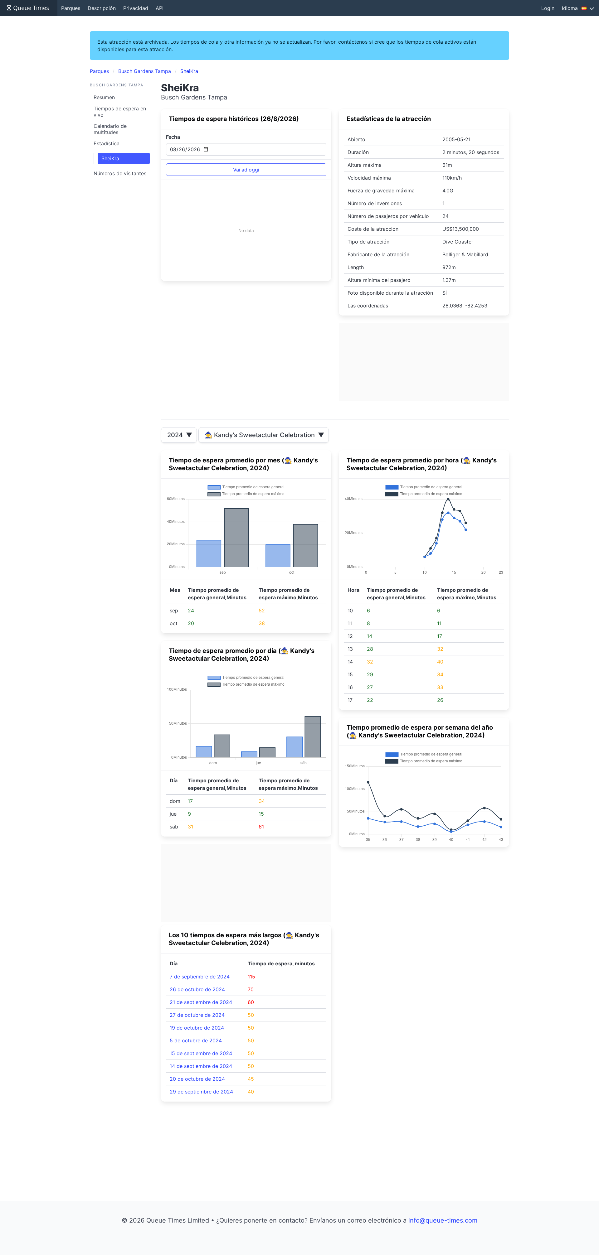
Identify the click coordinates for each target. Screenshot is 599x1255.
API (159, 8)
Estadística (106, 143)
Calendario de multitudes (110, 129)
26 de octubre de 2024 (197, 989)
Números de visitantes (120, 173)
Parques (70, 8)
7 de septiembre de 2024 (200, 976)
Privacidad (135, 8)
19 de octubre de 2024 (197, 1028)
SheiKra (110, 158)
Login (547, 8)
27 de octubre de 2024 (197, 1015)
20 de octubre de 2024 (197, 1079)
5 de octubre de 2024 (196, 1040)
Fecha (173, 137)
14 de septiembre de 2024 (201, 1066)
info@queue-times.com (442, 1220)
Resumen (104, 97)
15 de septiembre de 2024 (201, 1053)
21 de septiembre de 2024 (201, 1002)
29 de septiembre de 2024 (201, 1091)
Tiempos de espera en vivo (120, 111)
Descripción (102, 8)
